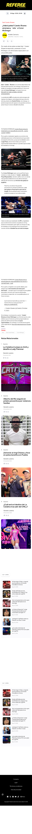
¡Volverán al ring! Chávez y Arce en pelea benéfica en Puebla (16, 454)
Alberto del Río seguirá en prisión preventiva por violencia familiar (17, 401)
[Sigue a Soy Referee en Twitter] (10, 796)
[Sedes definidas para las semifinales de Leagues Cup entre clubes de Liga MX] (6, 594)
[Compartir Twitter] (7, 40)
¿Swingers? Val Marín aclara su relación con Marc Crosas (20, 619)
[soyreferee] (16, 5)
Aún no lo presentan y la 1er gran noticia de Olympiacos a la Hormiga (20, 601)
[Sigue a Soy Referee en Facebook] (7, 796)
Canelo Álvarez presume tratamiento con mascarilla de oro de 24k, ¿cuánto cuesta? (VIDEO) (14, 131)
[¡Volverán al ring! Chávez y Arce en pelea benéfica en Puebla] (16, 482)
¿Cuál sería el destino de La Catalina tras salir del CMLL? (15, 505)
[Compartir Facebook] (3, 40)
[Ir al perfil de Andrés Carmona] (4, 35)
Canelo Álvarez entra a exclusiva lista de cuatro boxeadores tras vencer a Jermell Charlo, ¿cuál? (14, 281)
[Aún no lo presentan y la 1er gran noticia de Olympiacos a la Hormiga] (6, 603)
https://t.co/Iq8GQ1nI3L (11, 304)
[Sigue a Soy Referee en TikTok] (18, 796)
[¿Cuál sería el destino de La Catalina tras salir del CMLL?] (16, 534)
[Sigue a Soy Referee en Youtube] (15, 796)
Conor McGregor (20, 332)
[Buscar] (7, 13)
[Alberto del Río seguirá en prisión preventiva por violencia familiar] (16, 430)
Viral (3, 332)
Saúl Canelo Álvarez (10, 332)
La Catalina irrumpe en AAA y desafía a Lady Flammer (16, 348)
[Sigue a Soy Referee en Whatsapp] (16, 794)
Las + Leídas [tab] (5, 574)
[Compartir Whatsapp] (11, 40)
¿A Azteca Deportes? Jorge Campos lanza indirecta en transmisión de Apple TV (19, 611)
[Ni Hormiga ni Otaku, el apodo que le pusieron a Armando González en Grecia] (6, 585)
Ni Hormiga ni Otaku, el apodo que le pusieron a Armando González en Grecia (20, 583)
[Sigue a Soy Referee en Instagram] (13, 796)
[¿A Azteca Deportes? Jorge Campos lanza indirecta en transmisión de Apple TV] (6, 612)
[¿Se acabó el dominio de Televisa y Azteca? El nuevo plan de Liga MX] (6, 631)
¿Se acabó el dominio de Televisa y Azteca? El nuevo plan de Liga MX (20, 629)
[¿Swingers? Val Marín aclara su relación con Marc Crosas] (6, 622)
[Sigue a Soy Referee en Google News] (22, 796)
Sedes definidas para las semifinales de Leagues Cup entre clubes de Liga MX (19, 592)
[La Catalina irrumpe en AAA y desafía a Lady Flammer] (16, 376)
